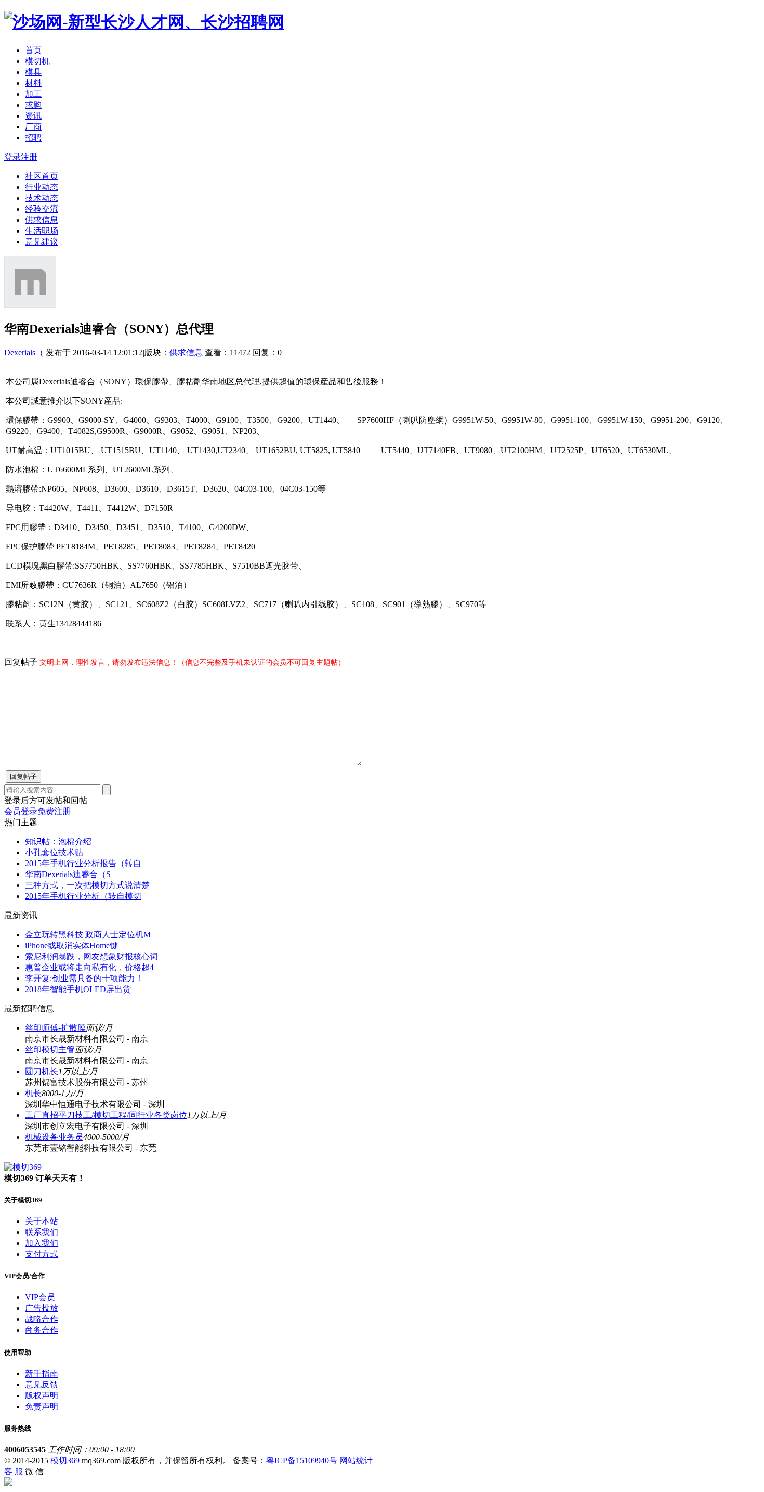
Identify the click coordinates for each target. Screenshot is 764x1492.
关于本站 (41, 1221)
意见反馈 (41, 1384)
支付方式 (41, 1254)
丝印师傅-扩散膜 (55, 1027)
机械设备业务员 (54, 1137)
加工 (33, 93)
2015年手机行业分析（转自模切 (83, 896)
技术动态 (41, 198)
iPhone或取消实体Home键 (71, 945)
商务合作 (41, 1330)
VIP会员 (40, 1297)
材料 (33, 83)
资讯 (33, 115)
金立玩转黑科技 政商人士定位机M (88, 934)
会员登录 (20, 811)
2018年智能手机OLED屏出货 (78, 989)
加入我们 (41, 1243)
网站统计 (356, 1460)
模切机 (37, 61)
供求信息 (41, 219)
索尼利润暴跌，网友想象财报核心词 (91, 956)
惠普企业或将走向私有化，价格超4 (89, 967)
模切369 (65, 1460)
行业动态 (41, 187)
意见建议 (41, 241)
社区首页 (41, 176)
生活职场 (41, 230)
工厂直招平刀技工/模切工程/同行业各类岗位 (106, 1115)
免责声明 (41, 1406)
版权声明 (41, 1395)
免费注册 (54, 811)
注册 (29, 156)
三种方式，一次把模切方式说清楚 (87, 885)
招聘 (33, 137)
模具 (33, 72)
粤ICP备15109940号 (302, 1460)
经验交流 (41, 208)
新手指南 (41, 1373)
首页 (33, 50)
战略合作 (41, 1319)
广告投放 (41, 1308)
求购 (33, 104)
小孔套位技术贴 (54, 852)
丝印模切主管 (50, 1049)
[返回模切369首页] (144, 21)
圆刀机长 (41, 1071)
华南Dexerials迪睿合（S (68, 874)
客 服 (13, 1471)
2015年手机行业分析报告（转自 (83, 863)
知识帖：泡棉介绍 (58, 841)
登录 (12, 156)
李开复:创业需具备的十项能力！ (84, 978)
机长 (33, 1093)
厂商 (33, 126)
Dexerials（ (24, 352)
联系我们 (41, 1232)
